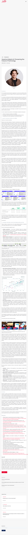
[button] (4, 472)
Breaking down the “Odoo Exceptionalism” (8, 485)
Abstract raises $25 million (6, 479)
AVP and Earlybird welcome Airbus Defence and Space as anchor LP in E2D (13, 482)
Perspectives (5, 504)
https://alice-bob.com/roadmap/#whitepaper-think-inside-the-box (13, 430)
